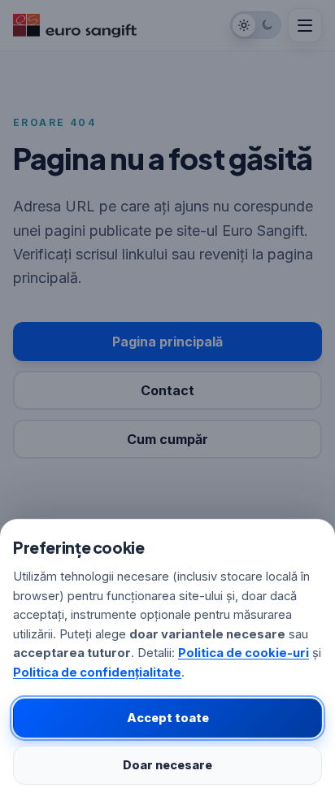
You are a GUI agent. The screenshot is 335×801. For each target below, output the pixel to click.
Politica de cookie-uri (243, 653)
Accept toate (168, 718)
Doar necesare (167, 765)
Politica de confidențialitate (97, 672)
